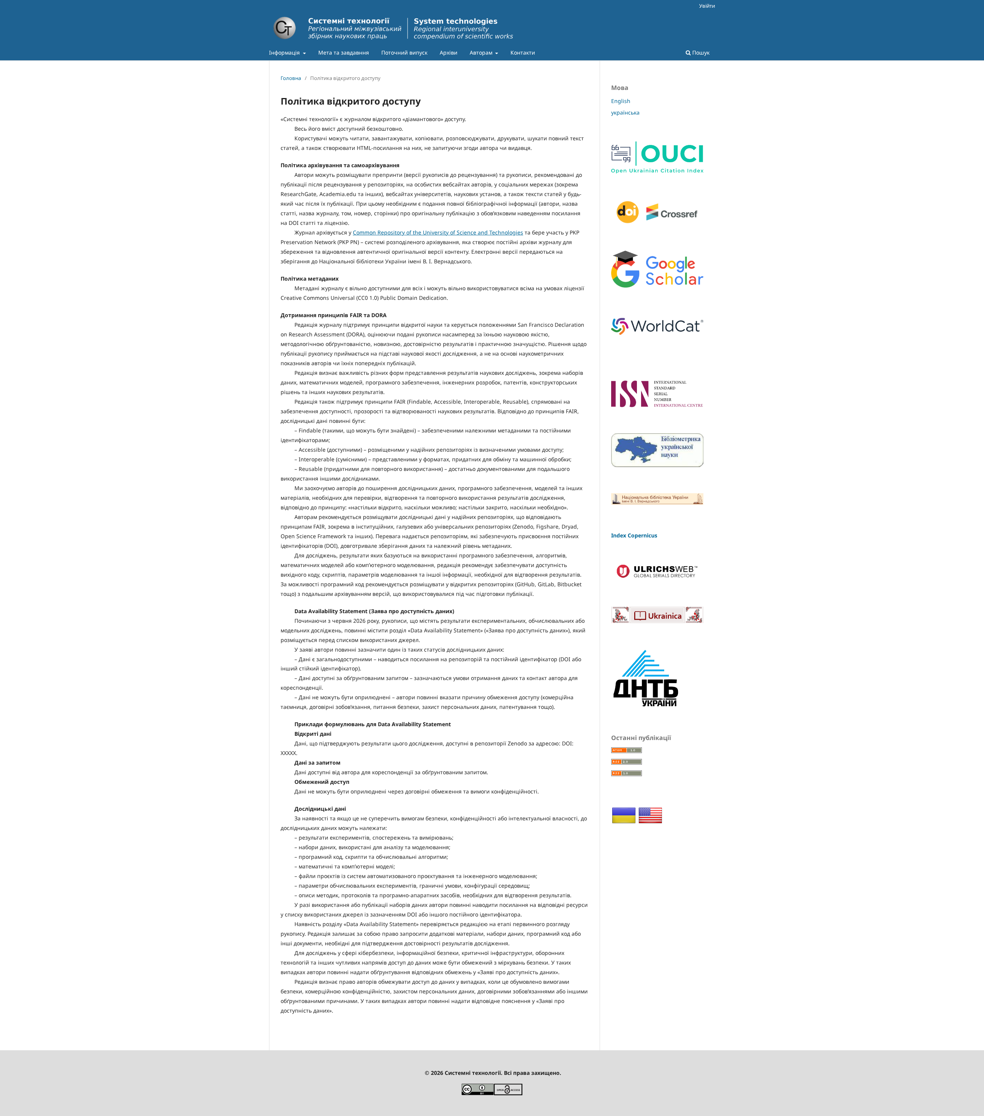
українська (625, 112)
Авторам (482, 52)
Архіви (448, 52)
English (620, 101)
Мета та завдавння (343, 52)
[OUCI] (657, 171)
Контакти (522, 52)
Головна (291, 78)
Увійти (707, 5)
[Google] (657, 285)
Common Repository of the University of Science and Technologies (438, 232)
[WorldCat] (657, 337)
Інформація (285, 52)
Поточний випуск (404, 52)
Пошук (700, 52)
